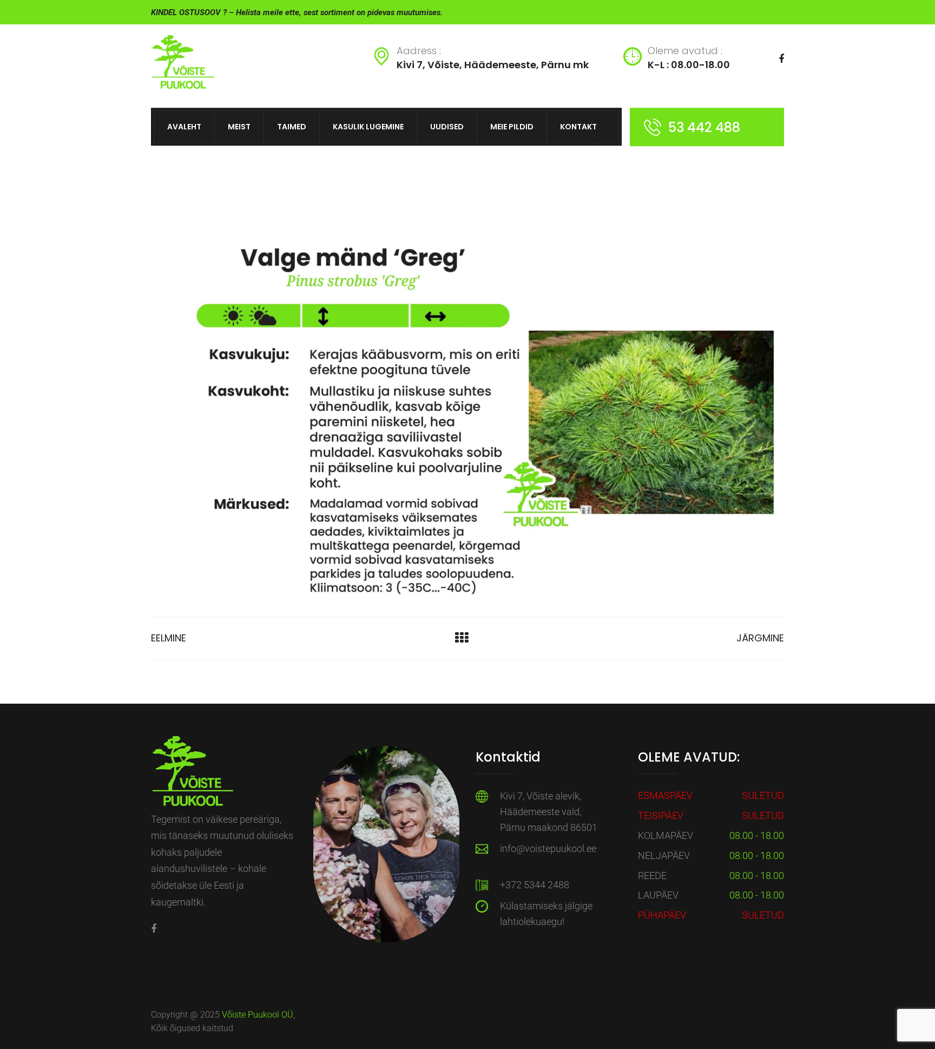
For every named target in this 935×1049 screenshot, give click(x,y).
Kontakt (578, 126)
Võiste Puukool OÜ (257, 1014)
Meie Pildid (512, 126)
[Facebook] (153, 928)
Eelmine (168, 638)
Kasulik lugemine (368, 126)
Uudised (447, 126)
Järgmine (760, 638)
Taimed (291, 126)
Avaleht (184, 126)
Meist (239, 126)
